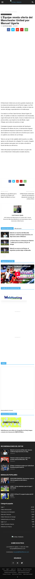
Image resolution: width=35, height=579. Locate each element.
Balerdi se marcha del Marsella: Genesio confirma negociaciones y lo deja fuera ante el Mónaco (21, 234)
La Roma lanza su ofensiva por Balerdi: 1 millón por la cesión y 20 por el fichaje (22, 242)
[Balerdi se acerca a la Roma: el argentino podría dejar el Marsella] (5, 250)
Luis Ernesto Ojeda (7, 26)
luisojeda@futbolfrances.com (21, 552)
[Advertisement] (17, 7)
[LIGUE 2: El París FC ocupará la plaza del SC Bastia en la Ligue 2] (5, 496)
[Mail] (17, 563)
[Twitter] (22, 563)
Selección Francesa (6, 514)
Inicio (2, 11)
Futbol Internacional (6, 509)
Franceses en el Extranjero (8, 512)
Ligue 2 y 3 (4, 522)
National (19, 569)
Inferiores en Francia (6, 526)
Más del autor (18, 228)
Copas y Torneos (7, 574)
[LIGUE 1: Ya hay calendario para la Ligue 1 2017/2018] (5, 488)
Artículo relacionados (7, 228)
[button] (32, 2)
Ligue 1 (3, 507)
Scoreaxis (11, 410)
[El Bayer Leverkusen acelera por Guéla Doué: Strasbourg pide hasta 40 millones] (5, 467)
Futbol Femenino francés (7, 524)
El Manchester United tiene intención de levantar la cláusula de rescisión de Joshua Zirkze (27, 196)
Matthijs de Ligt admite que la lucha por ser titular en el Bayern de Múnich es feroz (8, 195)
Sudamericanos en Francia (6, 14)
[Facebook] (13, 563)
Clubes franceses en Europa (8, 517)
